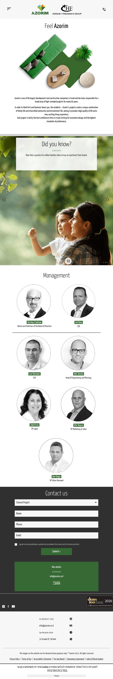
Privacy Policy (15, 659)
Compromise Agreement (75, 659)
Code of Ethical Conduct (95, 659)
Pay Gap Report (59, 659)
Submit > (56, 551)
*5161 (56, 582)
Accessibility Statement (42, 659)
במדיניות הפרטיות (57, 670)
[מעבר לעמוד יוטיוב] (13, 606)
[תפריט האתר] (8, 10)
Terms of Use (26, 659)
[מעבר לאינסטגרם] (3, 606)
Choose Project (23, 502)
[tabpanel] (56, 199)
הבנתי (56, 676)
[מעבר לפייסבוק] (8, 606)
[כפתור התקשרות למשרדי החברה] (104, 9)
